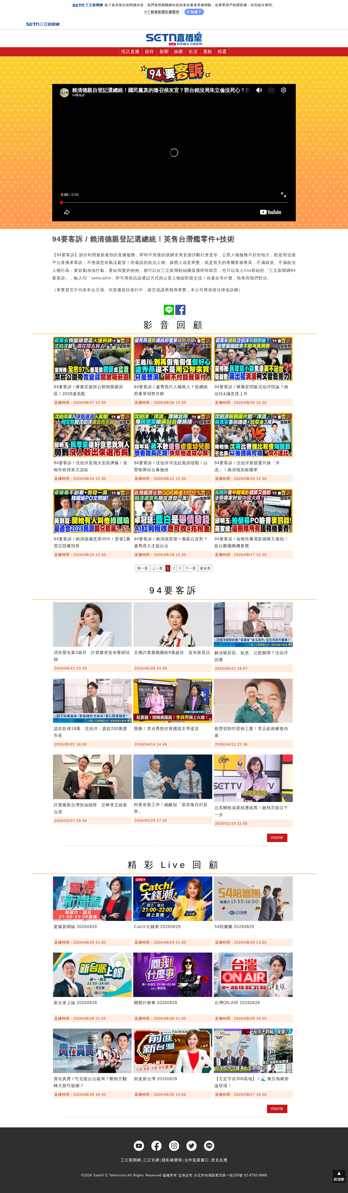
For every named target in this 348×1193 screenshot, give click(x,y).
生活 (193, 51)
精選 (222, 51)
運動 (207, 51)
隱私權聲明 (172, 1160)
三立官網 (151, 1160)
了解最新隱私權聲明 (163, 12)
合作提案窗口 (196, 1160)
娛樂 (178, 51)
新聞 (164, 51)
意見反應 (219, 1160)
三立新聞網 (131, 1160)
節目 (149, 51)
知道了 (196, 12)
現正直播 (130, 51)
